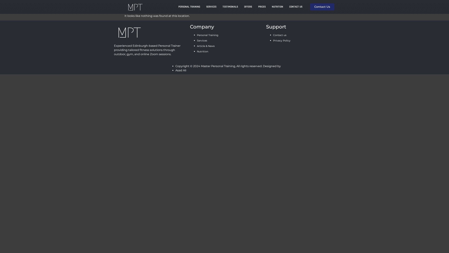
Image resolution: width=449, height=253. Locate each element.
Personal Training (189, 6)
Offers (248, 6)
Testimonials (230, 6)
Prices (262, 6)
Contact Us (295, 6)
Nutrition (277, 6)
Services (211, 6)
